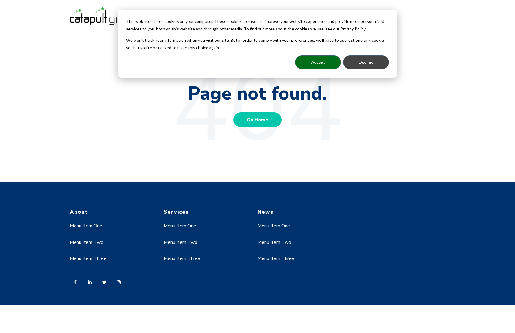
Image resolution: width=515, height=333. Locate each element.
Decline (366, 62)
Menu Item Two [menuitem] (86, 242)
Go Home (257, 120)
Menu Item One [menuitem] (86, 226)
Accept (318, 62)
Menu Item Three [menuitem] (88, 258)
